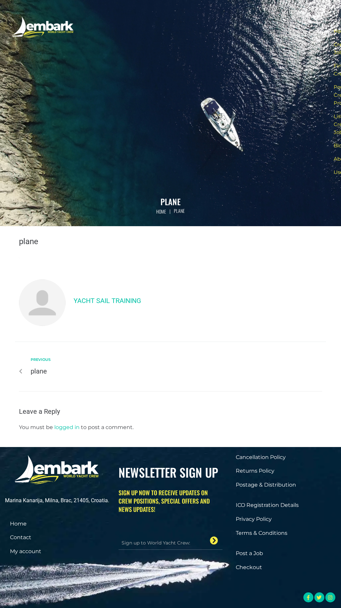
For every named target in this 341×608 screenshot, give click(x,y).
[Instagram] (330, 597)
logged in (67, 427)
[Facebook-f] (308, 597)
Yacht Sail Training (107, 301)
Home (161, 211)
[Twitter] (319, 597)
